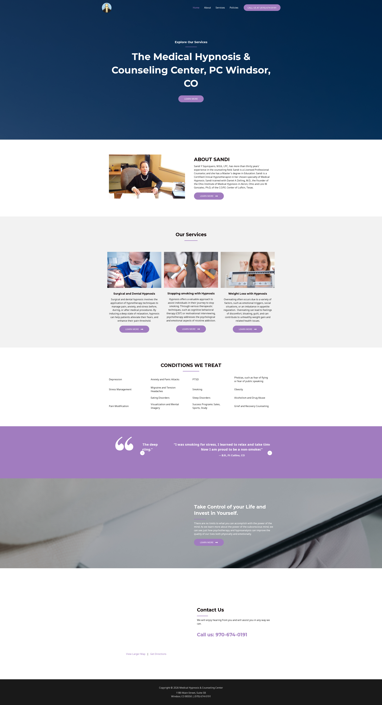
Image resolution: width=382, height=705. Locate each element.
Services (220, 7)
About (207, 7)
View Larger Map (135, 654)
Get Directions (158, 654)
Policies (234, 7)
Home (196, 7)
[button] (262, 7)
